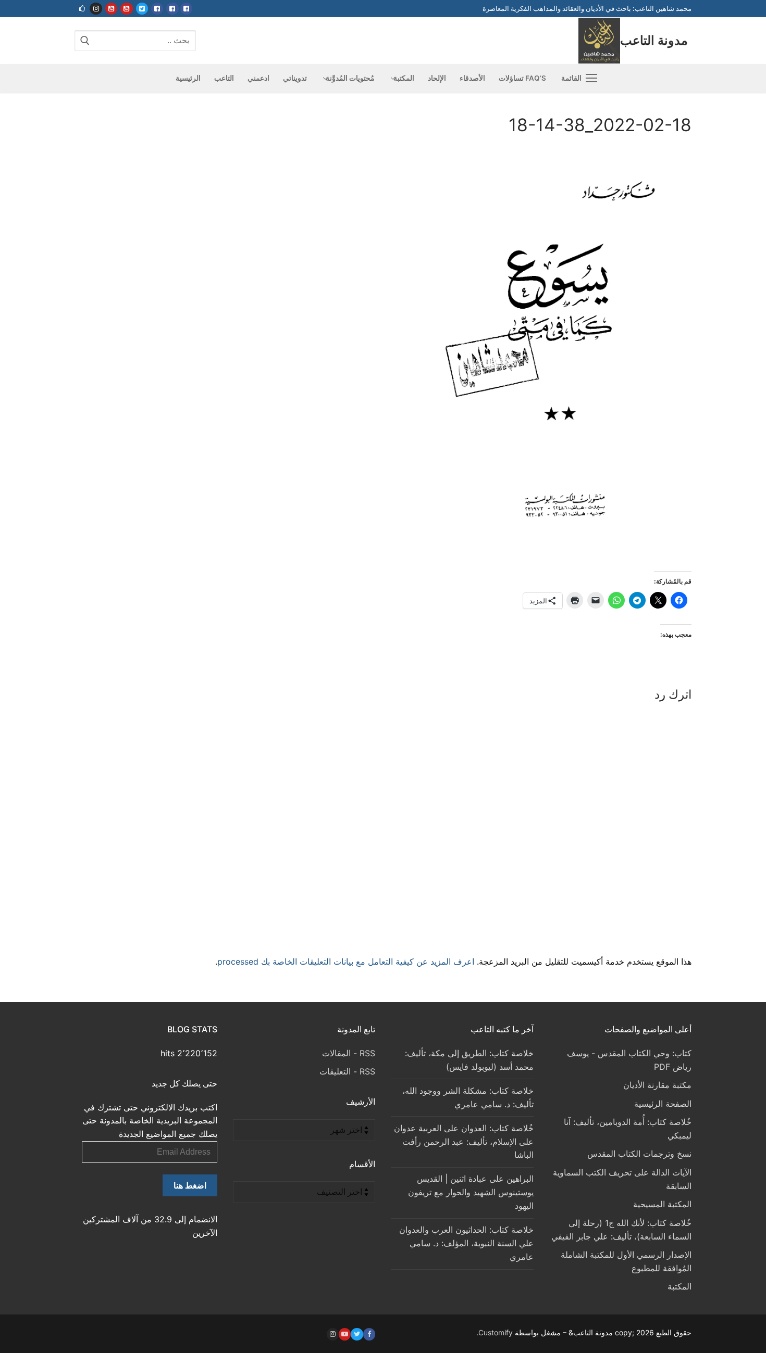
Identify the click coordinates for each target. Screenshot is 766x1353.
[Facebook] (369, 1334)
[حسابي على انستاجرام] (96, 9)
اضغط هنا (190, 1185)
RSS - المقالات (348, 1053)
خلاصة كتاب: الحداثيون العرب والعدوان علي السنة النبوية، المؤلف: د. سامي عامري (466, 1243)
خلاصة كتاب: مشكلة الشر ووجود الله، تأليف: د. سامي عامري (468, 1097)
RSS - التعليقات (347, 1071)
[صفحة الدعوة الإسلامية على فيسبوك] (172, 9)
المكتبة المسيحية (662, 1204)
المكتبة (679, 1286)
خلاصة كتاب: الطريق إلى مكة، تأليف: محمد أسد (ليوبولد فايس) (469, 1060)
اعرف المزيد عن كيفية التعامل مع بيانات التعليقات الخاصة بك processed (345, 961)
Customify (495, 1332)
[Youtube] (345, 1334)
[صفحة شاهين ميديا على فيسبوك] (157, 9)
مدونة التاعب (654, 40)
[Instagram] (333, 1334)
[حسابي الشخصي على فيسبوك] (186, 9)
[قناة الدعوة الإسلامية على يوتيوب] (126, 9)
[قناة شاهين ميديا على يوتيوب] (111, 9)
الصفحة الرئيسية (662, 1103)
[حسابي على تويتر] (142, 9)
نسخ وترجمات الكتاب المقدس (639, 1153)
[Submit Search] (85, 40)
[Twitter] (357, 1334)
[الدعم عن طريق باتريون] (82, 9)
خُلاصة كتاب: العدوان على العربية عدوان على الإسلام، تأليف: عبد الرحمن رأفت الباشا (464, 1141)
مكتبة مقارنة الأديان (657, 1085)
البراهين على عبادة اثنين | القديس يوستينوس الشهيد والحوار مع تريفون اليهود (471, 1192)
